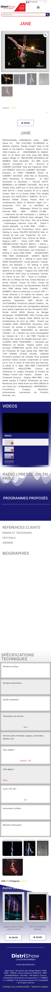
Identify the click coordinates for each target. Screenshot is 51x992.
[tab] (25, 442)
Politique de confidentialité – (17, 986)
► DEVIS (25, 123)
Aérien (13, 107)
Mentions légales (40, 986)
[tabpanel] (25, 423)
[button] (38, 7)
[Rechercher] (48, 14)
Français (33, 2)
